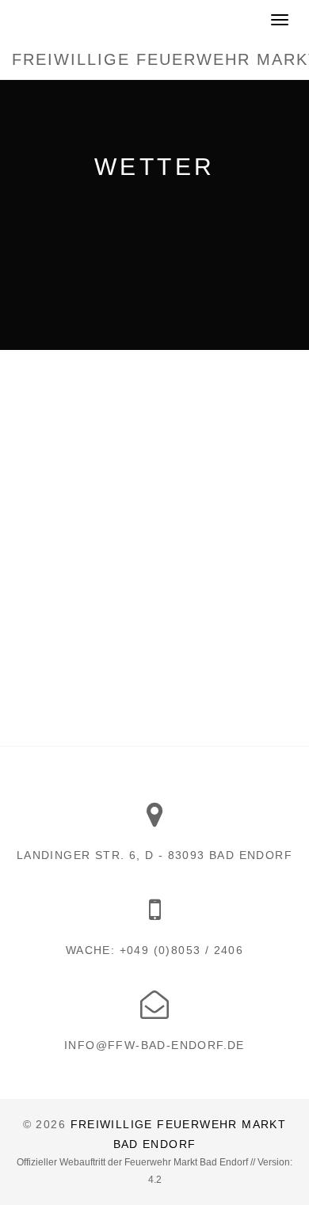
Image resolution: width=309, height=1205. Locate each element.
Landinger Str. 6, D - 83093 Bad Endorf (154, 855)
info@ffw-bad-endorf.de (154, 1045)
